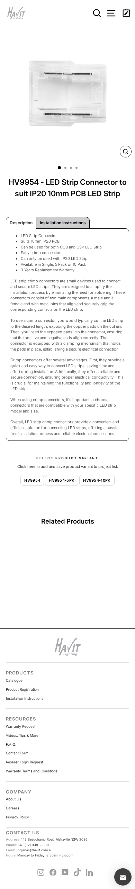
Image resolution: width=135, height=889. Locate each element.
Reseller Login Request (24, 762)
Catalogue (14, 680)
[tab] (21, 223)
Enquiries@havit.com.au (29, 850)
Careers (12, 808)
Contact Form (17, 753)
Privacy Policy (17, 817)
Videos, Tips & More (22, 735)
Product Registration (22, 689)
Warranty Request (20, 726)
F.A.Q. (11, 744)
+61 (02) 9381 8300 (27, 845)
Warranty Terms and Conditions (31, 771)
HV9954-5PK (61, 480)
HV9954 (32, 480)
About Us (13, 799)
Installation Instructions (24, 698)
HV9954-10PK (96, 480)
